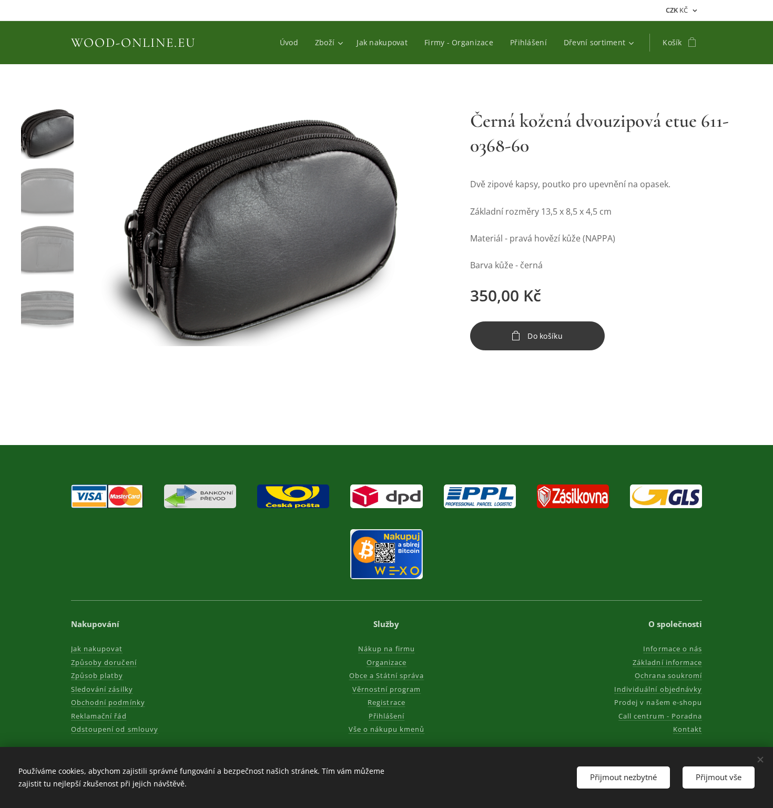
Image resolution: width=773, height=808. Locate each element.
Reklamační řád (99, 716)
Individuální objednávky (658, 689)
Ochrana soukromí (668, 675)
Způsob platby (97, 675)
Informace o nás (672, 648)
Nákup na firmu (386, 648)
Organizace (386, 662)
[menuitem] (292, 42)
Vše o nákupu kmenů (387, 729)
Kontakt (687, 729)
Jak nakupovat (97, 648)
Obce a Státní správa (386, 675)
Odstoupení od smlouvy (114, 729)
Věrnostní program (386, 689)
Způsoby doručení (104, 662)
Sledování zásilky (102, 689)
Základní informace (667, 662)
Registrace (386, 702)
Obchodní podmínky (108, 702)
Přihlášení (386, 716)
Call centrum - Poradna (660, 716)
